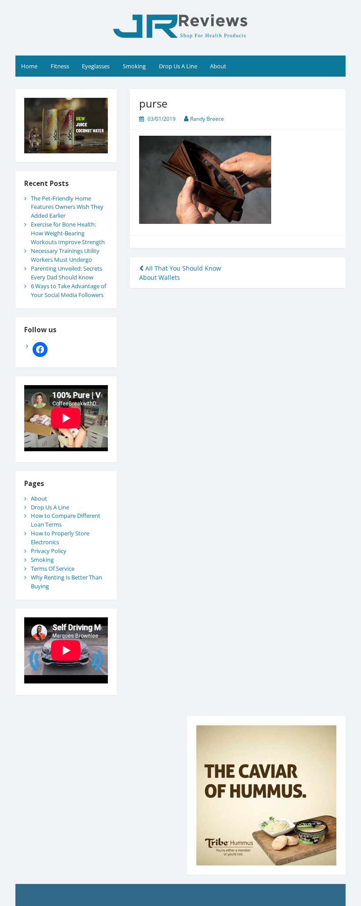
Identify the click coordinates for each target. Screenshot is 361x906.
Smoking (134, 66)
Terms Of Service (52, 568)
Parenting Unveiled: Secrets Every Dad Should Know (66, 272)
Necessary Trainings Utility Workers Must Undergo (65, 255)
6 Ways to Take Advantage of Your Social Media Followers (68, 290)
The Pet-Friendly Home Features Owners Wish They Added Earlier (67, 207)
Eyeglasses (96, 66)
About (218, 66)
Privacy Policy (48, 551)
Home (29, 66)
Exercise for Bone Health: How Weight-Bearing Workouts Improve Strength (68, 233)
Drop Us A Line (178, 66)
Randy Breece (207, 119)
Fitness (60, 66)
